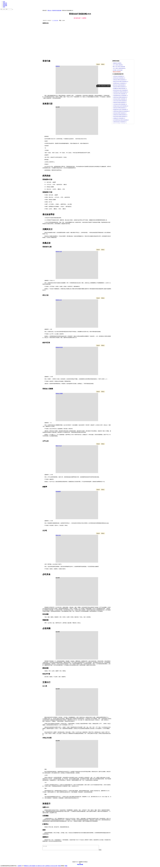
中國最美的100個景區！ (117, 63)
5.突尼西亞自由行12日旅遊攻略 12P (119, 83)
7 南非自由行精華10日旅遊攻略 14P (119, 86)
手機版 (65, 865)
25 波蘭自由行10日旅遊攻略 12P (119, 118)
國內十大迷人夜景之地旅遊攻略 (119, 66)
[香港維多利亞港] (49, 39)
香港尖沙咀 (58, 535)
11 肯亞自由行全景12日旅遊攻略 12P (120, 93)
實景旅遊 (5, 4)
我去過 (98, 64)
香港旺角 (58, 66)
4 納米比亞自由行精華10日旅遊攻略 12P (120, 81)
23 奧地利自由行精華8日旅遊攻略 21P (120, 114)
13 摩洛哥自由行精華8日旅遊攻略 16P (120, 97)
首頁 (4, 1)
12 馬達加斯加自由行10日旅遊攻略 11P (120, 95)
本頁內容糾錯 (80, 864)
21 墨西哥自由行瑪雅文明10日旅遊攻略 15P (121, 111)
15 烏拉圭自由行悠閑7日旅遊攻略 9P (120, 100)
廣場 (4, 6)
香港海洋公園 (59, 251)
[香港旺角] (49, 27)
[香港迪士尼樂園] (49, 43)
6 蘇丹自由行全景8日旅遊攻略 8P (119, 84)
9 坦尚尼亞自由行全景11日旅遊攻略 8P (120, 90)
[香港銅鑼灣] (49, 51)
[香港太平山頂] (49, 47)
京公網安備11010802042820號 (50, 865)
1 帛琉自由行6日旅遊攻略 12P (118, 76)
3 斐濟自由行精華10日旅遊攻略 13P (119, 79)
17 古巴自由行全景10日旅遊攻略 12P (120, 104)
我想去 (102, 64)
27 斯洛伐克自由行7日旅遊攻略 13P (119, 121)
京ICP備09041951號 (40, 865)
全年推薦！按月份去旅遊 (117, 70)
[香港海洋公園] (49, 31)
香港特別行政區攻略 (56, 10)
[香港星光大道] (49, 35)
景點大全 (5, 2)
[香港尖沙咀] (49, 55)
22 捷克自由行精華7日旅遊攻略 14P (119, 112)
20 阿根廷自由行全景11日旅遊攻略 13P (120, 109)
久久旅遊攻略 (55, 20)
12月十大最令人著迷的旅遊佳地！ (119, 68)
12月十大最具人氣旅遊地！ (118, 64)
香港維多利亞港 (59, 347)
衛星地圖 (5, 5)
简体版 (59, 865)
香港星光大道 (59, 299)
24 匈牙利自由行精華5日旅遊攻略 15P (120, 116)
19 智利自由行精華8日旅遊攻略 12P (119, 107)
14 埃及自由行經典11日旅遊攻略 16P (120, 98)
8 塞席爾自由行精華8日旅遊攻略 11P (120, 88)
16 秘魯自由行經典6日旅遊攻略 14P (119, 102)
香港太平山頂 (59, 445)
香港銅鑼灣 (58, 491)
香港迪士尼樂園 (59, 393)
